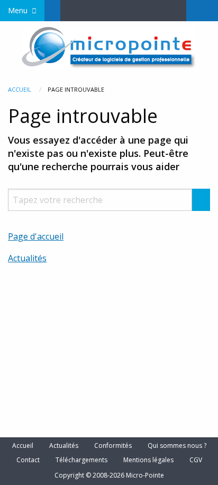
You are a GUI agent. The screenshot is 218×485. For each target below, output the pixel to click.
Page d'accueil (35, 236)
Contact (28, 460)
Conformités (113, 446)
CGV (195, 460)
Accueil (19, 89)
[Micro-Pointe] (109, 46)
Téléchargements (81, 460)
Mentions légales (148, 460)
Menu (18, 10)
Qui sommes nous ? (177, 446)
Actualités (27, 258)
